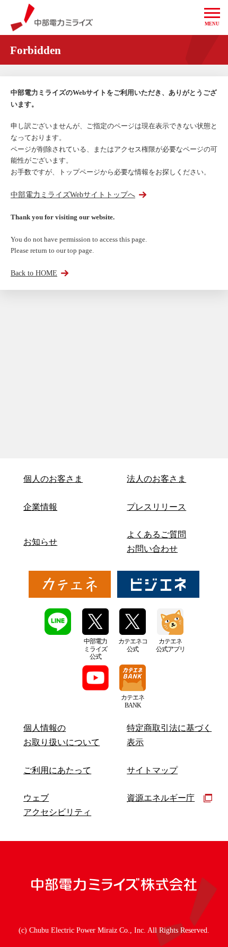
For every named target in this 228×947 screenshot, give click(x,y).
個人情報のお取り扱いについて (61, 735)
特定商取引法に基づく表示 (169, 735)
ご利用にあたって (57, 770)
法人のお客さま (156, 478)
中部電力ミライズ (52, 17)
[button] (212, 17)
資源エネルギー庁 (161, 797)
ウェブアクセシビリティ (57, 805)
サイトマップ (152, 770)
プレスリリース (156, 506)
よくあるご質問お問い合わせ (156, 541)
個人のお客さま (53, 478)
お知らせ (40, 541)
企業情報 (40, 506)
